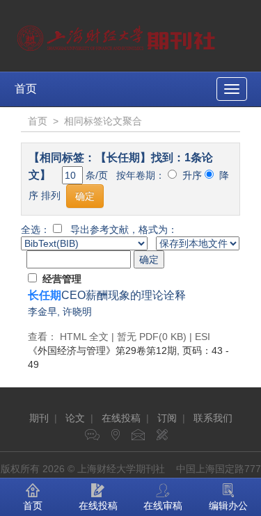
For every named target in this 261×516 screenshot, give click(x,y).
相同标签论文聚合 (103, 121)
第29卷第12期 (102, 350)
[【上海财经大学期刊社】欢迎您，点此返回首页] (118, 34)
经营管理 (61, 278)
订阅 (167, 418)
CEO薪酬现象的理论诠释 (107, 295)
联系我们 (212, 418)
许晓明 (77, 311)
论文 (75, 418)
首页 (26, 89)
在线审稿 (162, 505)
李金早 (42, 311)
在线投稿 (121, 418)
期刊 (39, 418)
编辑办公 (228, 505)
